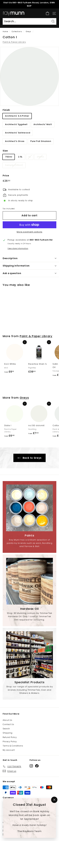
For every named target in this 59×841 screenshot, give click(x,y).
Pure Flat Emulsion (40, 141)
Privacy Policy (10, 741)
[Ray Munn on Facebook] (37, 766)
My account (9, 750)
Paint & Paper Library (14, 41)
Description (10, 258)
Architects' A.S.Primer (17, 115)
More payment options (29, 231)
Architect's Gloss (14, 141)
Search (6, 728)
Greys (28, 31)
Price (6, 175)
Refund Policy (10, 737)
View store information (18, 248)
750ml (8, 156)
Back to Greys (32, 458)
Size (5, 150)
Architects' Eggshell (16, 124)
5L (29, 156)
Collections (17, 31)
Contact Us (8, 724)
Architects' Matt (43, 124)
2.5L (20, 156)
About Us (7, 720)
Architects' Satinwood (17, 132)
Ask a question (12, 273)
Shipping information (16, 265)
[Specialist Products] (29, 654)
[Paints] (29, 508)
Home (5, 31)
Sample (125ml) (14, 165)
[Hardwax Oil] (29, 581)
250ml (40, 156)
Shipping (7, 733)
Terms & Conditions (13, 745)
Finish (6, 110)
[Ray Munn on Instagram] (31, 766)
